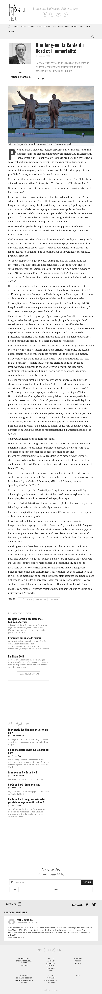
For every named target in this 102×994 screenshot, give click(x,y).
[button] (92, 36)
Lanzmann (54, 599)
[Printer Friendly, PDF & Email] (19, 905)
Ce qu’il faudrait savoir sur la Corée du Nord (28, 751)
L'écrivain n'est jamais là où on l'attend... (26, 779)
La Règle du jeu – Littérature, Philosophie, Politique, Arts (9, 26)
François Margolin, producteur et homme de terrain (25, 620)
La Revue (51, 975)
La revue (11, 32)
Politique (39, 27)
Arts (54, 27)
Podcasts (60, 27)
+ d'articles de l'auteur (29, 674)
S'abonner (87, 882)
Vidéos (67, 27)
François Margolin (20, 76)
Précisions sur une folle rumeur (24, 638)
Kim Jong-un (41, 599)
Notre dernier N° (51, 980)
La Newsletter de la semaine (24, 962)
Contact (78, 975)
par (16, 735)
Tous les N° (51, 978)
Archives (23, 27)
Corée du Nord (26, 599)
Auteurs (88, 27)
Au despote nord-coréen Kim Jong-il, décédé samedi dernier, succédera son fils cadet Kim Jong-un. (28, 742)
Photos (81, 27)
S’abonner (51, 983)
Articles (16, 27)
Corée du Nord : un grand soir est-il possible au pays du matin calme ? (26, 800)
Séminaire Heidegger (24, 978)
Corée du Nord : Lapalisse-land (24, 784)
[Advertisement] (51, 701)
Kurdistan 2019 (16, 656)
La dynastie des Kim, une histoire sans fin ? (28, 731)
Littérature (31, 27)
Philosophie (47, 27)
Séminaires (74, 27)
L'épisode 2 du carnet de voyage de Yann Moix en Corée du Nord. (28, 792)
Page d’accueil (24, 958)
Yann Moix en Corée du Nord (22, 772)
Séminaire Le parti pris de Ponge (24, 981)
